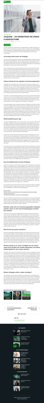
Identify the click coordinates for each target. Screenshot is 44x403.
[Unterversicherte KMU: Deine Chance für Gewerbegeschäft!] (16, 376)
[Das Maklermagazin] (22, 2)
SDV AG (12, 41)
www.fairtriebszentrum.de (9, 193)
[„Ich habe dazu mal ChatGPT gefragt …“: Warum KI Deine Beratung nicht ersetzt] (16, 354)
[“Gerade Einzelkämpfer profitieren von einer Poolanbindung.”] (16, 344)
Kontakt (15, 397)
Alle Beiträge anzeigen (20, 320)
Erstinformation (25, 397)
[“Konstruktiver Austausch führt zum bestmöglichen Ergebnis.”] (16, 382)
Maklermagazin (7, 34)
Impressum (19, 397)
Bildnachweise (24, 398)
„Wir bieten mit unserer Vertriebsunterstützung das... (25, 387)
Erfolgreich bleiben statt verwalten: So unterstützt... (25, 366)
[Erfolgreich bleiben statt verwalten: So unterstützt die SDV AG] (16, 366)
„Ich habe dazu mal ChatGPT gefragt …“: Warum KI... (25, 353)
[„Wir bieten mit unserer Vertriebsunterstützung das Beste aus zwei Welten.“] (16, 388)
